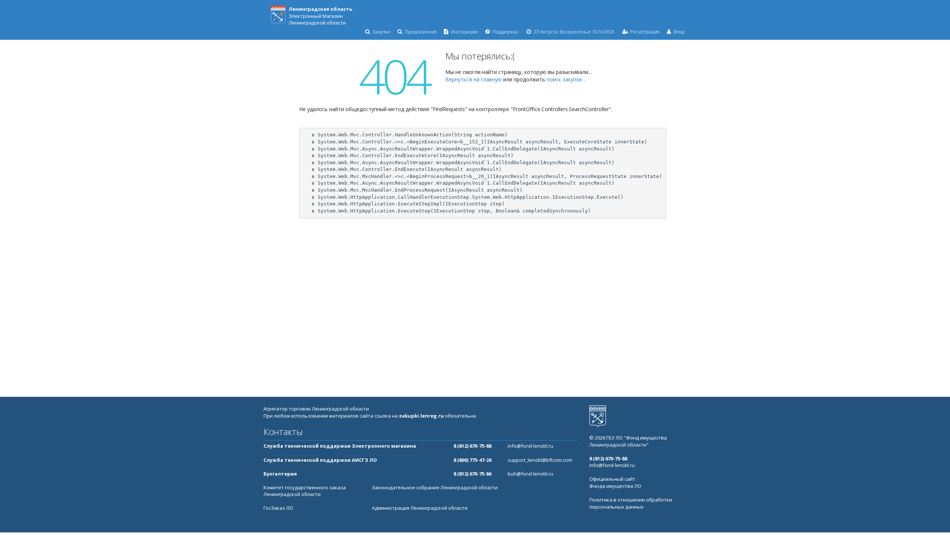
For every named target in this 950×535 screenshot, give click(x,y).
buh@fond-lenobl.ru (530, 473)
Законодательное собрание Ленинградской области (435, 487)
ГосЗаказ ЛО (278, 508)
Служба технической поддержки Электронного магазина (339, 445)
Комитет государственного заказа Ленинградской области (304, 491)
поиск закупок (565, 79)
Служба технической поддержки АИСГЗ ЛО (320, 460)
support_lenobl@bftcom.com (540, 460)
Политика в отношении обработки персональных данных (630, 503)
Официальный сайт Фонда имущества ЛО (615, 482)
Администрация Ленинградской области (420, 508)
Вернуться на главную (474, 79)
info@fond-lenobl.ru (530, 445)
